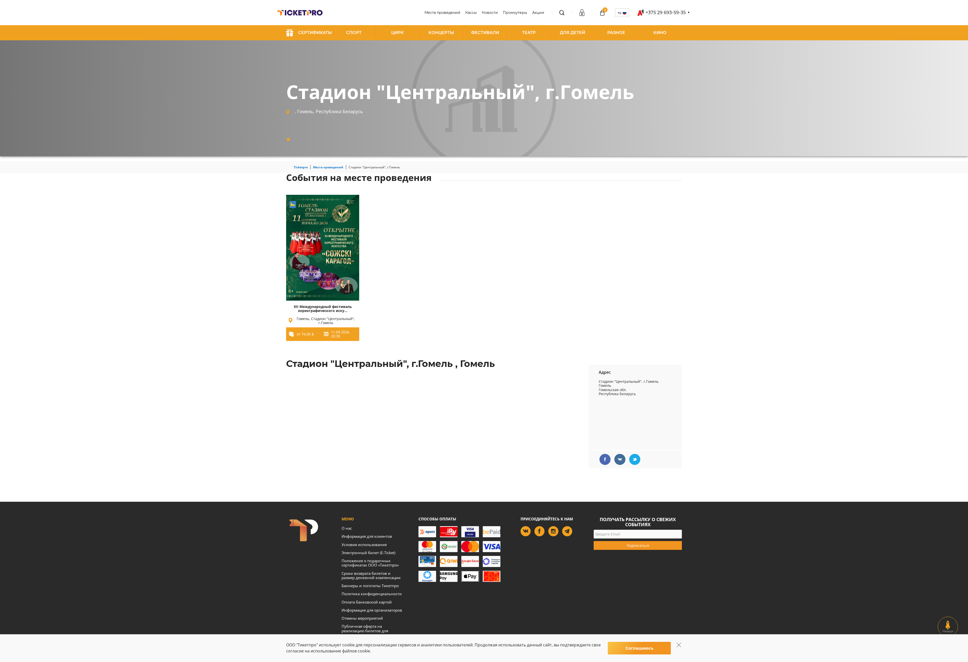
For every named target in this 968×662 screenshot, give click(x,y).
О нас (347, 528)
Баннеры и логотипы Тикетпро (370, 585)
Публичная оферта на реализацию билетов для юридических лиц (365, 631)
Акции (538, 12)
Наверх (948, 631)
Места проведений (442, 12)
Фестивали (485, 32)
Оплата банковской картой (367, 602)
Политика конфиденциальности (372, 593)
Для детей (572, 32)
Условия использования (364, 544)
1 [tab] (288, 139)
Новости (490, 12)
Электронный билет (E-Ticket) (368, 552)
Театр (529, 32)
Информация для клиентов (367, 536)
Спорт (353, 32)
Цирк (397, 32)
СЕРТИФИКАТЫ (315, 32)
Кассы (471, 12)
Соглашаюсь (639, 648)
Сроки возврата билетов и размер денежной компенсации (371, 575)
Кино (660, 32)
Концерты (441, 32)
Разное (616, 32)
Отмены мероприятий (362, 618)
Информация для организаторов (372, 610)
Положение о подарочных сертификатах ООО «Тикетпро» (370, 563)
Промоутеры (515, 12)
